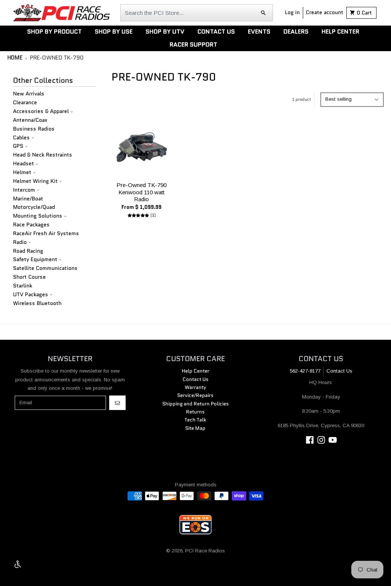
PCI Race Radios (205, 551)
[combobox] (196, 12)
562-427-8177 (305, 371)
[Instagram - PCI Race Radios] (321, 440)
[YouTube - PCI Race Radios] (332, 440)
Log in (292, 12)
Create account (324, 12)
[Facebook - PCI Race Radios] (309, 440)
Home (15, 57)
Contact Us (339, 371)
